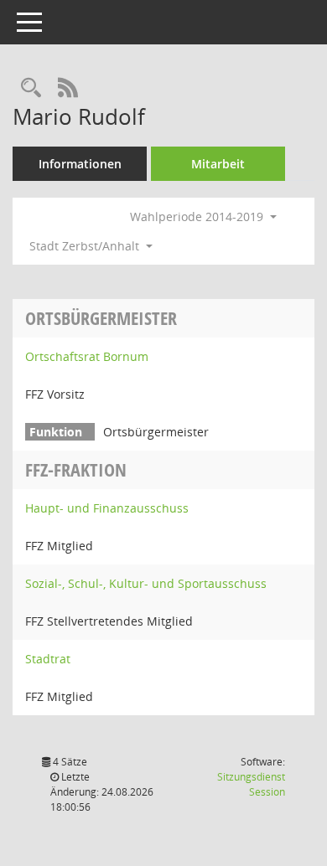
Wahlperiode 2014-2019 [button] (198, 216)
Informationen (80, 164)
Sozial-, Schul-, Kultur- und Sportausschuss (146, 583)
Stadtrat (47, 659)
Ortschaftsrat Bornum (86, 356)
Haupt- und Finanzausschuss (107, 508)
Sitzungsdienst (251, 784)
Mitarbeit (218, 164)
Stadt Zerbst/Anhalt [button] (86, 246)
